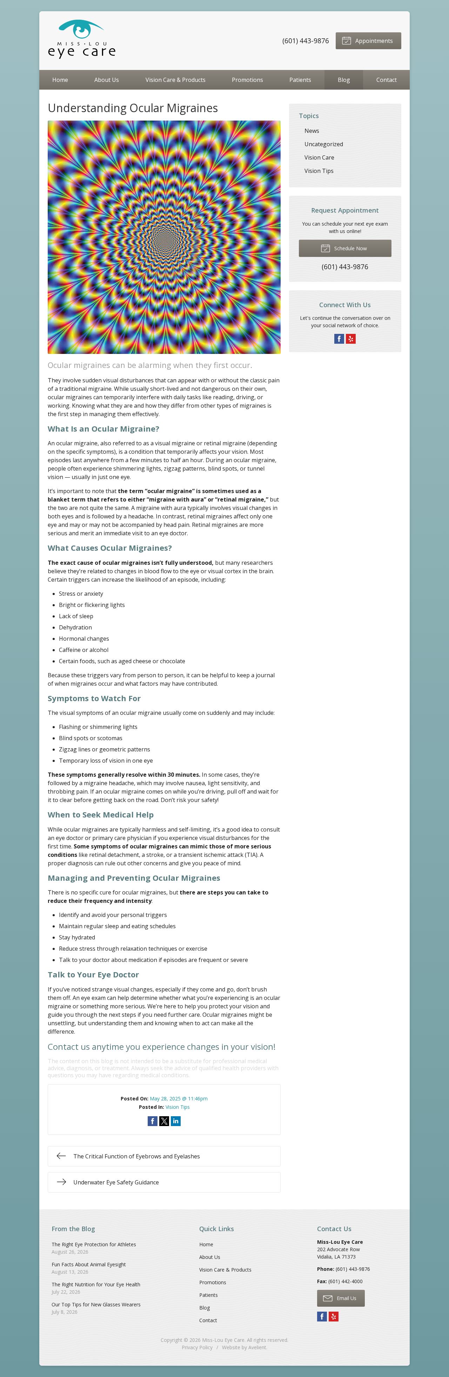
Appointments (373, 41)
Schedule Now (350, 248)
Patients (300, 80)
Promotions (247, 80)
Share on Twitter (164, 1121)
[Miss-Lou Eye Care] (83, 41)
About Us (106, 80)
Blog (344, 80)
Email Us (345, 1298)
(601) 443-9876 (305, 40)
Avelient (257, 1347)
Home (60, 80)
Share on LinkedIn (176, 1121)
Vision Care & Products (176, 80)
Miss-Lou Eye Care (223, 1340)
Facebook (339, 339)
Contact (386, 80)
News (311, 131)
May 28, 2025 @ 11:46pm (179, 1098)
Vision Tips (178, 1107)
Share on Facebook (153, 1121)
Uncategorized (323, 144)
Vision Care (319, 157)
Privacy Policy (197, 1347)
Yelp (351, 339)
